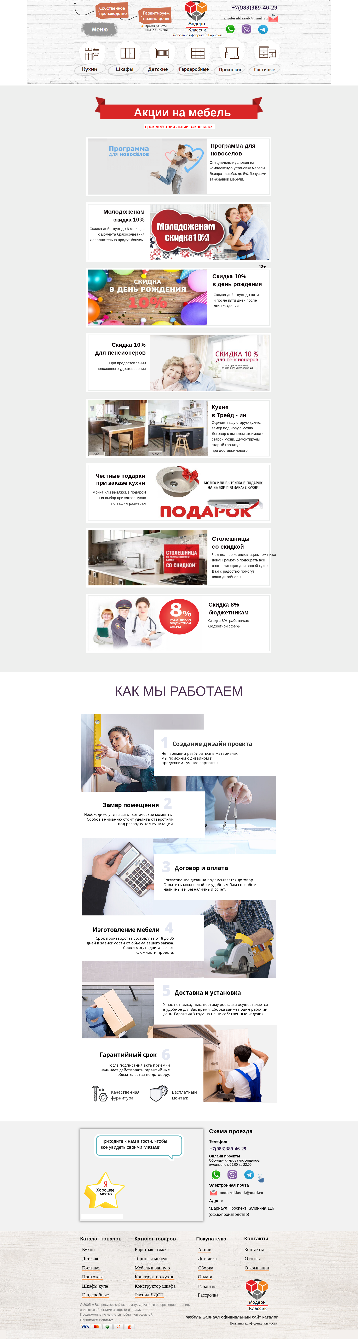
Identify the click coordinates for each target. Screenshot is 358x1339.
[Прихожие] (230, 75)
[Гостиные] (264, 76)
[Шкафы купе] (125, 75)
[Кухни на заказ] (90, 75)
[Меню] (99, 36)
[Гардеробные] (194, 75)
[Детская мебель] (159, 75)
